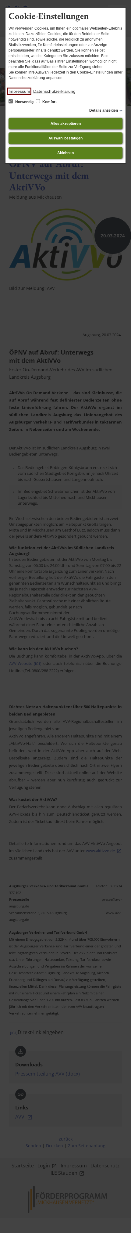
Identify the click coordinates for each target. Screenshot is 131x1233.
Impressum (19, 91)
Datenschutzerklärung (54, 91)
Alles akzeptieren (66, 123)
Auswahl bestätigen (65, 138)
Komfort (49, 102)
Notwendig (24, 102)
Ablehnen (65, 153)
